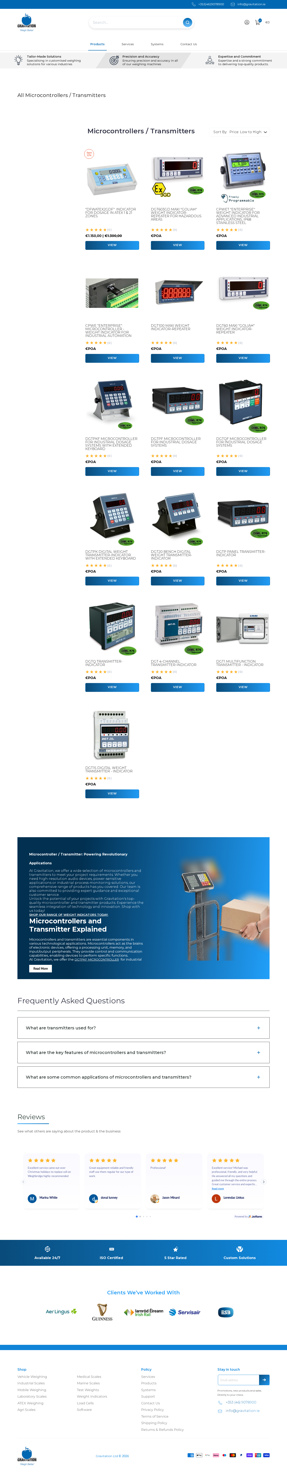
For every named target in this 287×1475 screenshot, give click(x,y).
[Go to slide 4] (146, 1216)
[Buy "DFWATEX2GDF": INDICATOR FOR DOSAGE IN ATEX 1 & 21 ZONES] (112, 177)
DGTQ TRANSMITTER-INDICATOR (103, 663)
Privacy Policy (152, 1410)
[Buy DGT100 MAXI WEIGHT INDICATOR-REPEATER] (177, 293)
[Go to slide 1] (137, 1216)
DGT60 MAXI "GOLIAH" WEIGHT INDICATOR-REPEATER (235, 329)
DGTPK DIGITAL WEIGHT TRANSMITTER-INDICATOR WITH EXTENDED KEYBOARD (110, 555)
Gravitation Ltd (107, 1456)
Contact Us (150, 1403)
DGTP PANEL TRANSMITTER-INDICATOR (241, 553)
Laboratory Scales (32, 1396)
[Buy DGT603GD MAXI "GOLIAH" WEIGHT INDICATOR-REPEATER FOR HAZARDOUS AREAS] (177, 177)
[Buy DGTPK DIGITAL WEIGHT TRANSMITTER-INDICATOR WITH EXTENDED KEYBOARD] (112, 519)
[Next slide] (264, 1182)
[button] (247, 22)
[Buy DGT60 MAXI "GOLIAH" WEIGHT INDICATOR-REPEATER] (243, 293)
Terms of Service (155, 1416)
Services (148, 1377)
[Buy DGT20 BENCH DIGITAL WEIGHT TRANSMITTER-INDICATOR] (177, 519)
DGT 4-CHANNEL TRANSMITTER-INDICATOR (173, 663)
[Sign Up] (264, 1380)
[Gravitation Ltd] (26, 22)
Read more (218, 1188)
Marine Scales (88, 1383)
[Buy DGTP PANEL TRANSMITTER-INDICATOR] (243, 519)
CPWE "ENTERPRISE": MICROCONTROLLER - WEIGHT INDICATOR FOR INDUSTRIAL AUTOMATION (108, 331)
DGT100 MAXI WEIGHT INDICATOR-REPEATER (170, 327)
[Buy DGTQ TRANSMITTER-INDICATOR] (112, 629)
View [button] (177, 245)
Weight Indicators (92, 1396)
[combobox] (136, 22)
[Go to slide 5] (150, 1216)
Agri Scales (26, 1410)
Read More (40, 968)
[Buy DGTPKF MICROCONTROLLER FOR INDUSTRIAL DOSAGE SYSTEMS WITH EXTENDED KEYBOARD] (112, 406)
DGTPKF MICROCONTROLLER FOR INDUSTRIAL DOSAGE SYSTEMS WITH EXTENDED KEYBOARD (111, 444)
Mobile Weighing (31, 1390)
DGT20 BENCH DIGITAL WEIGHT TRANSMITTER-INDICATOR (171, 555)
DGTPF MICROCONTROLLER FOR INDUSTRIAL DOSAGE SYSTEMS (176, 442)
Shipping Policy (154, 1423)
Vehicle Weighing (32, 1377)
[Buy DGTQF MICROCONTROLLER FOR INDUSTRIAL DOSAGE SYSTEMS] (243, 406)
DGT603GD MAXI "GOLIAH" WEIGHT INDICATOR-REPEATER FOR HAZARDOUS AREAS (176, 214)
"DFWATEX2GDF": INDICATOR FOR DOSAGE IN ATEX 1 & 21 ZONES (110, 212)
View (112, 245)
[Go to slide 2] (140, 1216)
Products (149, 1383)
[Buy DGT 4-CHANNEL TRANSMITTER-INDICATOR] (177, 629)
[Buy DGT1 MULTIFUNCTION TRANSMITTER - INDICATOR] (243, 629)
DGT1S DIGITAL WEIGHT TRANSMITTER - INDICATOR (109, 769)
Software (84, 1410)
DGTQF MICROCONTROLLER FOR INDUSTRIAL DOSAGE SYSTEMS (241, 442)
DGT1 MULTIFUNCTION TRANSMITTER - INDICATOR (239, 663)
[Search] (187, 22)
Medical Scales (89, 1377)
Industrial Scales (31, 1383)
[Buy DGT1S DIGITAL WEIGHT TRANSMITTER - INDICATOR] (112, 735)
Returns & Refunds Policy (162, 1430)
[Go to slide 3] (143, 1216)
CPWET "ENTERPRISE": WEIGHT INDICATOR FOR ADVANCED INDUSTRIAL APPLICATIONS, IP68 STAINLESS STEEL (238, 216)
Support (148, 1396)
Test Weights (88, 1390)
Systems (148, 1390)
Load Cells (85, 1403)
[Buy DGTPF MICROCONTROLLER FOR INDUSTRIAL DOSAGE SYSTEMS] (177, 406)
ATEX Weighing (30, 1403)
